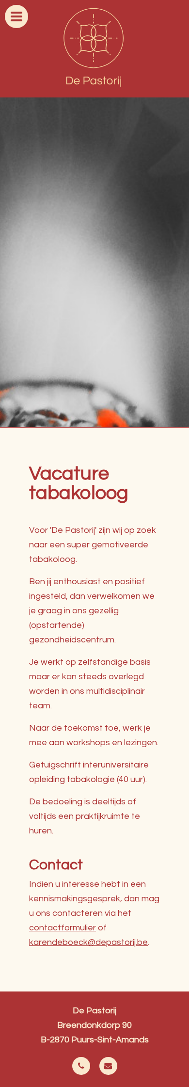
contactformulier (62, 927)
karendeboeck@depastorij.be (88, 942)
